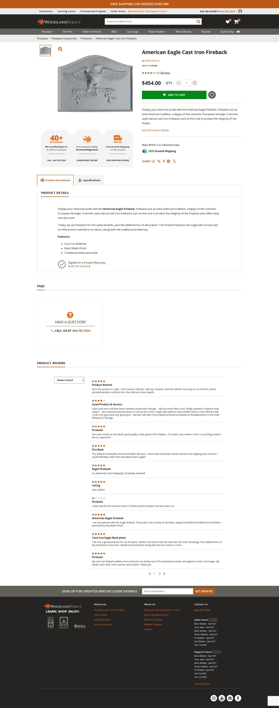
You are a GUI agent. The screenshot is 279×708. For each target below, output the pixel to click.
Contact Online (202, 683)
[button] (240, 11)
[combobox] (153, 21)
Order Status (118, 11)
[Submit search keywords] (198, 21)
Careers (148, 629)
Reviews (165, 73)
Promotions (46, 11)
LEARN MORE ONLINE (87, 160)
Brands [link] (206, 31)
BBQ (114, 31)
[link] (230, 32)
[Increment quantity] (194, 83)
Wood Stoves (183, 31)
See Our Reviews (103, 624)
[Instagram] (214, 698)
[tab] (55, 180)
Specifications (91, 180)
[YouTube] (222, 698)
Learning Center (66, 11)
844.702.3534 (81, 331)
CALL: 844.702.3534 (56, 160)
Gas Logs (132, 31)
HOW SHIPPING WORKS (117, 160)
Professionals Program (93, 11)
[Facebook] (238, 698)
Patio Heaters (157, 31)
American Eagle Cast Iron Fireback (116, 38)
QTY (169, 83)
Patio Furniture (92, 31)
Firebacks (86, 38)
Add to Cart (176, 95)
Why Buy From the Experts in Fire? (162, 609)
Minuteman (152, 60)
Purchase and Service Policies (109, 609)
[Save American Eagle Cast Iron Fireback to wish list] (212, 95)
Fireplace (46, 31)
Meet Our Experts (153, 619)
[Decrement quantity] (178, 83)
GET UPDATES (203, 591)
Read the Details (78, 266)
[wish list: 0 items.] (228, 22)
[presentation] (45, 50)
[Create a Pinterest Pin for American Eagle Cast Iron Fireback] (168, 161)
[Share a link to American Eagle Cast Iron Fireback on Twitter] (174, 161)
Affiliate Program (153, 624)
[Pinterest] (230, 698)
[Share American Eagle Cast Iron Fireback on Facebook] (164, 161)
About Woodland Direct (156, 614)
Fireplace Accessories (64, 38)
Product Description (57, 180)
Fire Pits (67, 31)
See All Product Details (155, 130)
